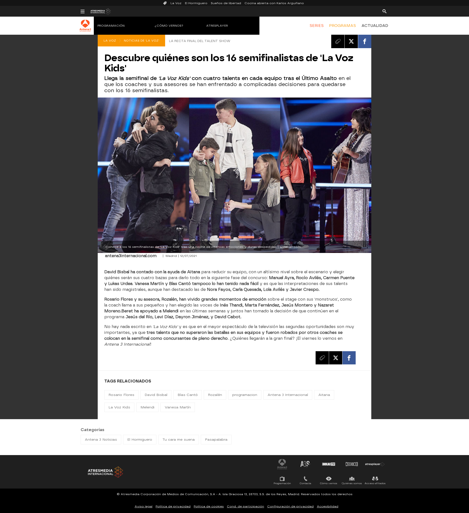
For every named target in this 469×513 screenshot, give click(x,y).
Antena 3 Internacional (287, 395)
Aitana (324, 395)
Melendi (147, 407)
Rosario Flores (121, 395)
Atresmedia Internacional (105, 472)
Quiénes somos (352, 483)
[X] (351, 41)
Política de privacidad (173, 506)
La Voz (176, 3)
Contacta (305, 483)
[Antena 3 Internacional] (85, 29)
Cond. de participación (245, 506)
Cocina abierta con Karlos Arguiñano (274, 3)
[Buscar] (384, 11)
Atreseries (305, 464)
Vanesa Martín (178, 407)
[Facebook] (364, 41)
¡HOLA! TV (328, 464)
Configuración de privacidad (290, 506)
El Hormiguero (196, 3)
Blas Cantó (188, 395)
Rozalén (215, 395)
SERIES (316, 25)
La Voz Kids (119, 407)
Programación (111, 25)
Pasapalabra (216, 439)
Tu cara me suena (178, 439)
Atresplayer (217, 25)
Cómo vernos (328, 483)
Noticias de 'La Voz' (141, 40)
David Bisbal (156, 395)
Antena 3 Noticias (101, 439)
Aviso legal (143, 506)
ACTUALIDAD (375, 25)
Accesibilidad (327, 506)
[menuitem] (316, 26)
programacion (244, 395)
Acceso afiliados (375, 483)
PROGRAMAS (342, 25)
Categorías (92, 429)
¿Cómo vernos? (169, 25)
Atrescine (352, 464)
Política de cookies (209, 506)
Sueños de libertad (226, 3)
